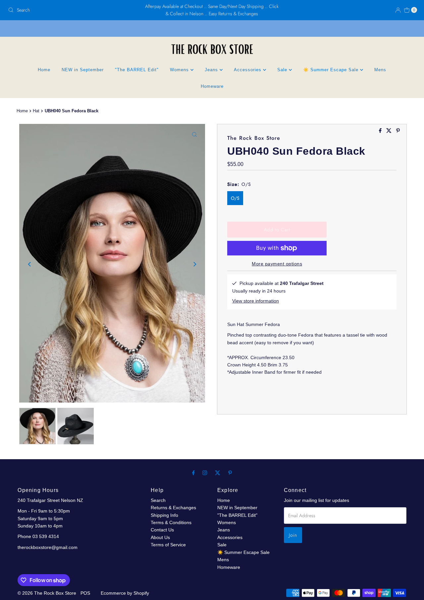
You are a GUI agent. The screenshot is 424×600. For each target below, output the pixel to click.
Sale (283, 69)
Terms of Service (168, 544)
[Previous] (30, 264)
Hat (36, 111)
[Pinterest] (230, 472)
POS (85, 593)
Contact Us (162, 529)
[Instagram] (204, 472)
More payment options (277, 263)
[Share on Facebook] (381, 131)
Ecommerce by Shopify (125, 593)
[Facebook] (193, 472)
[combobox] (72, 10)
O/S (235, 198)
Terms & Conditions (171, 522)
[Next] (194, 264)
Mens (380, 69)
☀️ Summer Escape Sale (331, 69)
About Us (160, 537)
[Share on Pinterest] (398, 131)
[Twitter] (217, 472)
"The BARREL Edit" (137, 69)
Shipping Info (164, 515)
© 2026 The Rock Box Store (48, 593)
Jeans (212, 69)
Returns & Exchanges (173, 507)
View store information (255, 300)
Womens (180, 69)
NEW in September (83, 69)
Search (158, 500)
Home (44, 69)
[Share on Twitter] (389, 131)
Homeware (212, 86)
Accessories (248, 69)
